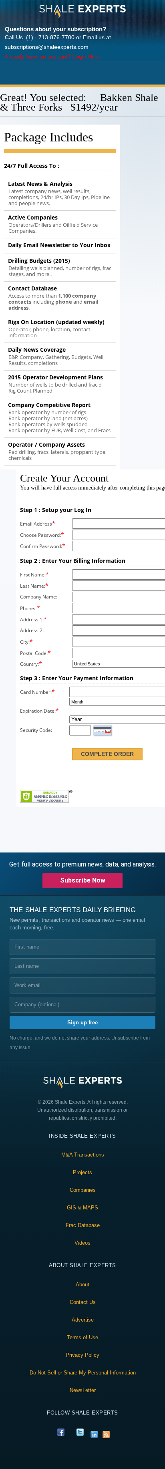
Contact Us (83, 1302)
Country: (29, 664)
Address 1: (32, 619)
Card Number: (36, 692)
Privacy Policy (82, 1355)
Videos (82, 1243)
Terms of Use (82, 1337)
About (82, 1285)
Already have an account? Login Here (53, 56)
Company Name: (38, 596)
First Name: (33, 574)
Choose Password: (40, 535)
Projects (82, 1172)
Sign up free (82, 1023)
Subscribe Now (82, 880)
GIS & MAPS (82, 1208)
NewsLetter (83, 1390)
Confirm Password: (41, 546)
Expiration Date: (38, 710)
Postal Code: (34, 653)
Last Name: (32, 585)
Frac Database (83, 1225)
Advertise (83, 1320)
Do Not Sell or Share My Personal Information (83, 1373)
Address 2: (32, 630)
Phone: (27, 608)
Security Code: (36, 730)
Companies (83, 1190)
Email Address (36, 523)
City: (25, 642)
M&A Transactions (82, 1155)
